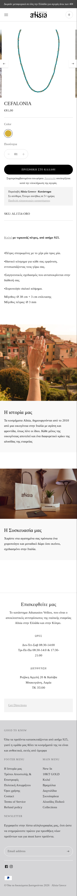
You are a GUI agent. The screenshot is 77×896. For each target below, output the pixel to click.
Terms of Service (15, 801)
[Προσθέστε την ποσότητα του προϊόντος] (8, 154)
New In (47, 768)
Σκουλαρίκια (51, 796)
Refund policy (13, 807)
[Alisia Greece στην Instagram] (11, 867)
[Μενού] (6, 14)
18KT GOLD (51, 774)
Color (7, 124)
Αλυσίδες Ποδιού (53, 801)
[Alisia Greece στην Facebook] (6, 867)
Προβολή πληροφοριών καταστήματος (29, 200)
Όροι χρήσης (12, 790)
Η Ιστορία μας (13, 768)
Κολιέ (8, 237)
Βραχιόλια (49, 785)
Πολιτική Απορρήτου (17, 785)
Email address (16, 846)
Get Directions (17, 705)
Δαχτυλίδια (50, 790)
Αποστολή (50, 178)
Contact (9, 796)
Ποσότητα (10, 144)
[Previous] (4, 64)
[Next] (73, 64)
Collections (50, 807)
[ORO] (8, 133)
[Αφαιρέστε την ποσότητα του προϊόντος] (23, 154)
